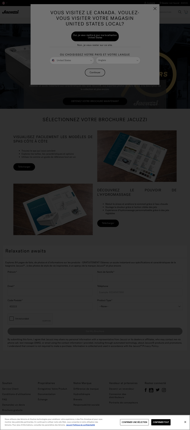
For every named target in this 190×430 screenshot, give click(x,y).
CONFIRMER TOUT (161, 422)
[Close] (185, 422)
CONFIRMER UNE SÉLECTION (134, 422)
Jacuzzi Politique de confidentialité (80, 425)
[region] (95, 422)
